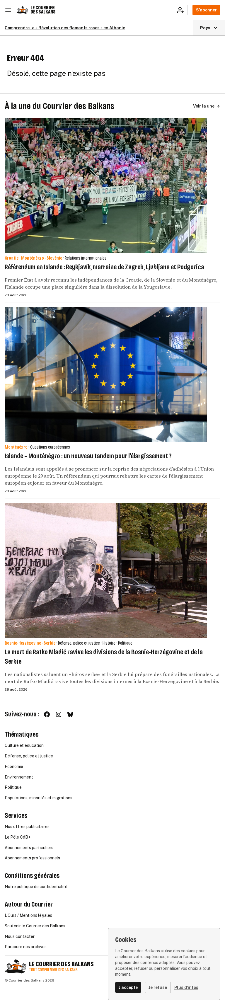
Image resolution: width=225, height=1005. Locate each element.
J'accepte (128, 987)
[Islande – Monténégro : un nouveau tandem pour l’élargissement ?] (106, 374)
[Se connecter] (182, 10)
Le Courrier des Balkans (42, 10)
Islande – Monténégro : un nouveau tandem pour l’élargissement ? (88, 456)
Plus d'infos (186, 987)
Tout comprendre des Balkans (53, 970)
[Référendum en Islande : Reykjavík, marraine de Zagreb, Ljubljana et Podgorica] (106, 185)
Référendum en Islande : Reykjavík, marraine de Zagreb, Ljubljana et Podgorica (104, 267)
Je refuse (158, 987)
